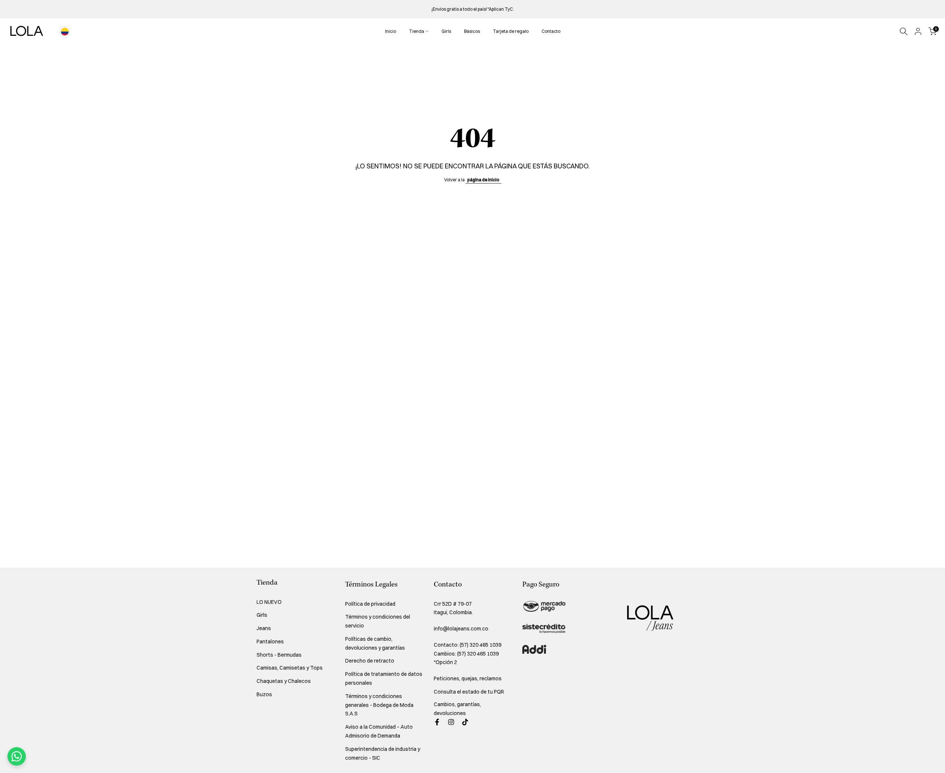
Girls (446, 31)
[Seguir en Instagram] (451, 722)
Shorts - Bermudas (279, 654)
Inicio (390, 31)
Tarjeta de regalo (511, 31)
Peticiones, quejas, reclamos (468, 678)
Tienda (416, 31)
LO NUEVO (269, 602)
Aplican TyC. (501, 9)
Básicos (472, 31)
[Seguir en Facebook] (437, 722)
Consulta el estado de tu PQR (469, 691)
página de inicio (483, 179)
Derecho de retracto (369, 660)
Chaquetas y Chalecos (284, 681)
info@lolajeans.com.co (461, 628)
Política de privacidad (370, 604)
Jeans (264, 628)
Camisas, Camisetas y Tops (290, 667)
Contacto (551, 31)
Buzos (264, 694)
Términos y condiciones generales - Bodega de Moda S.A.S (379, 705)
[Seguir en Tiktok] (465, 722)
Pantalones (270, 641)
